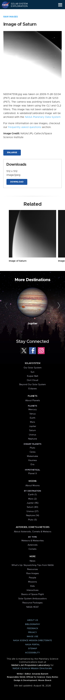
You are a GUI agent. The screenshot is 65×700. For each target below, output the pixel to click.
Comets (32, 549)
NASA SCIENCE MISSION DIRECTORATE (32, 641)
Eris (32, 464)
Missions (32, 582)
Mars (32, 422)
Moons (32, 481)
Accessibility (32, 653)
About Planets (32, 400)
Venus (32, 414)
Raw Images (10, 17)
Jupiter (32, 323)
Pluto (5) (32, 520)
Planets (32, 396)
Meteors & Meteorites (32, 541)
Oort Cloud (32, 380)
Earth (32, 418)
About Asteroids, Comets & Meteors (32, 532)
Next (58, 305)
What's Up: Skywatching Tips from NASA (33, 565)
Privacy (32, 632)
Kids (32, 586)
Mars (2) (32, 499)
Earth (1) (32, 494)
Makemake (32, 456)
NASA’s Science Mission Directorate (32, 668)
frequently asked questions (24, 127)
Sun (32, 372)
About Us (32, 620)
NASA (4, 4)
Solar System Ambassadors (32, 599)
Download (17, 182)
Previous (6, 305)
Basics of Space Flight (32, 594)
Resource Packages (32, 603)
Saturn (32, 430)
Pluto (32, 448)
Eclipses (32, 389)
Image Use (32, 637)
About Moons (32, 485)
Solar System (32, 363)
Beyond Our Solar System (32, 384)
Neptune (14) (32, 515)
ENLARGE (12, 153)
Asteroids (33, 545)
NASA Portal (32, 645)
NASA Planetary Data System (43, 117)
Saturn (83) (32, 507)
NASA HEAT (32, 607)
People (32, 578)
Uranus (32, 435)
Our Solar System (32, 368)
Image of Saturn (18, 261)
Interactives (32, 590)
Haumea (32, 460)
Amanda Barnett (40, 674)
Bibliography (32, 624)
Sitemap (32, 649)
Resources (32, 569)
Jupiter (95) (32, 503)
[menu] (60, 4)
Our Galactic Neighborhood (17, 12)
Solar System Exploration (17, 4)
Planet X (32, 473)
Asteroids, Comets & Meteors (32, 527)
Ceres (32, 452)
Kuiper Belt (32, 376)
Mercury (32, 409)
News (32, 561)
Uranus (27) (32, 511)
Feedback (32, 628)
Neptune (32, 439)
